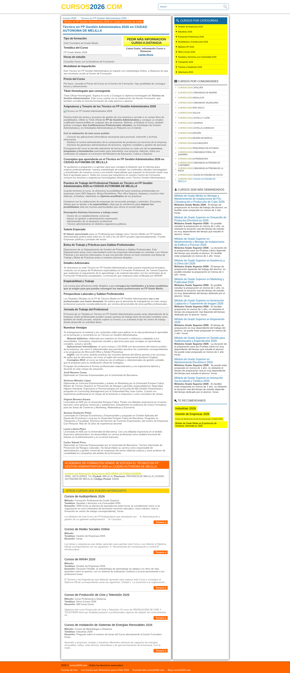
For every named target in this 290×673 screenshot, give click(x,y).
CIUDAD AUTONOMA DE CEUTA (200, 175)
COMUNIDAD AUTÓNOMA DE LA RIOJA (200, 169)
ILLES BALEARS (193, 143)
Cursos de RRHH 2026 (79, 559)
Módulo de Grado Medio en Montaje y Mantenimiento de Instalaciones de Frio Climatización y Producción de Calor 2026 (199, 198)
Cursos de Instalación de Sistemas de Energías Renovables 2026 (108, 625)
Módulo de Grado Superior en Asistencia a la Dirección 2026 (199, 262)
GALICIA (189, 113)
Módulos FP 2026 (186, 47)
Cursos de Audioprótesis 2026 (84, 496)
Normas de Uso (69, 670)
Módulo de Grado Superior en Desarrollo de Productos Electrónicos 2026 (200, 219)
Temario (160, 522)
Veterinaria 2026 (185, 72)
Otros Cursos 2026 (186, 52)
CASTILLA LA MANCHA (196, 128)
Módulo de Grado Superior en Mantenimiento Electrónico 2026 (193, 361)
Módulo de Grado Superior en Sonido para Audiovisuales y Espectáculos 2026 (199, 339)
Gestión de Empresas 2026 (190, 27)
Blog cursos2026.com (179, 670)
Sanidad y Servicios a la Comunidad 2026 (197, 57)
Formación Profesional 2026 (191, 37)
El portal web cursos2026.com (148, 670)
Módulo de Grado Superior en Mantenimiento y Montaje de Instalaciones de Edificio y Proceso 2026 (199, 241)
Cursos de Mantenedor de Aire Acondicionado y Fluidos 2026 (199, 419)
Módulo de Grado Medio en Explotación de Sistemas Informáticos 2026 (195, 424)
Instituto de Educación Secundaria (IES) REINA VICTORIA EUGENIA (103, 473)
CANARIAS (190, 123)
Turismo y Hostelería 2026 (190, 67)
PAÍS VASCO (191, 108)
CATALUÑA (190, 87)
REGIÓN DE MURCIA (195, 138)
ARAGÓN (189, 133)
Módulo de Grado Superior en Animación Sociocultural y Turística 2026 (198, 379)
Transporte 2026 (185, 62)
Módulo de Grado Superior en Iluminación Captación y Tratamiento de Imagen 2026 (199, 302)
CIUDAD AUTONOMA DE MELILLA (196, 180)
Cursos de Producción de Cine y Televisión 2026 (96, 594)
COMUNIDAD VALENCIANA (198, 103)
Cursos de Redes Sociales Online (87, 529)
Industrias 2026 (185, 32)
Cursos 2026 (69, 18)
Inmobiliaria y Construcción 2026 (193, 42)
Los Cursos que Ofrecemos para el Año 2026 (105, 670)
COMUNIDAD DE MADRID (197, 93)
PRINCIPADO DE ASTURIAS (198, 148)
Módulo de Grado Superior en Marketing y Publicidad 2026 (199, 281)
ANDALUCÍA (191, 98)
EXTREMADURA (193, 159)
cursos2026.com (78, 665)
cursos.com (91, 6)
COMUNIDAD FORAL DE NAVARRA (197, 153)
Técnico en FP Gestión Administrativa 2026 (104, 18)
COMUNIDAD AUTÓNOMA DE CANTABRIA (199, 164)
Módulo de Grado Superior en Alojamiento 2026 (199, 321)
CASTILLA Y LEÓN (194, 118)
